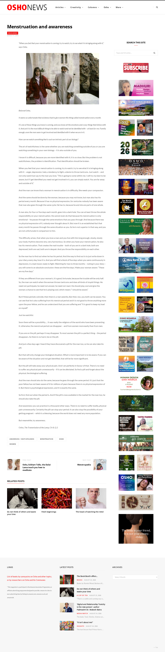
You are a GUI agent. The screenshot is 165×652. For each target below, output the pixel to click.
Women (13, 444)
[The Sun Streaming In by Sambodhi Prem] (136, 194)
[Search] (155, 7)
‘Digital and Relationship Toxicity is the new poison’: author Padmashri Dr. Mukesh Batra (91, 607)
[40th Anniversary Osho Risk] (136, 450)
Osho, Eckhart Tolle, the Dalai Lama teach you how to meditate (37, 467)
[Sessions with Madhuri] (136, 95)
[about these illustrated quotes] (136, 543)
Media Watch (82, 613)
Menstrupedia (84, 464)
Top (156, 647)
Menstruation (46, 439)
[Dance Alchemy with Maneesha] (136, 234)
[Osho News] (27, 7)
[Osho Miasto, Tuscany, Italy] (136, 154)
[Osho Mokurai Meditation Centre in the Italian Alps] (145, 371)
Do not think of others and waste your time (21, 513)
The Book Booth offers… (87, 576)
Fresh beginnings (49, 512)
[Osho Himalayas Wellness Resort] (136, 115)
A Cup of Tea (82, 595)
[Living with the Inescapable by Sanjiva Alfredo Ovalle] (145, 135)
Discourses (12, 33)
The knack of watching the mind (90, 512)
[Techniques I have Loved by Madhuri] (136, 252)
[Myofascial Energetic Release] (145, 351)
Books (79, 580)
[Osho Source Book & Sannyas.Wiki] (145, 214)
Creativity (75, 7)
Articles (59, 7)
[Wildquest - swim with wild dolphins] (127, 292)
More (118, 7)
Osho (106, 7)
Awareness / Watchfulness (22, 439)
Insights (80, 626)
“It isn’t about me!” (85, 622)
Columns (92, 7)
